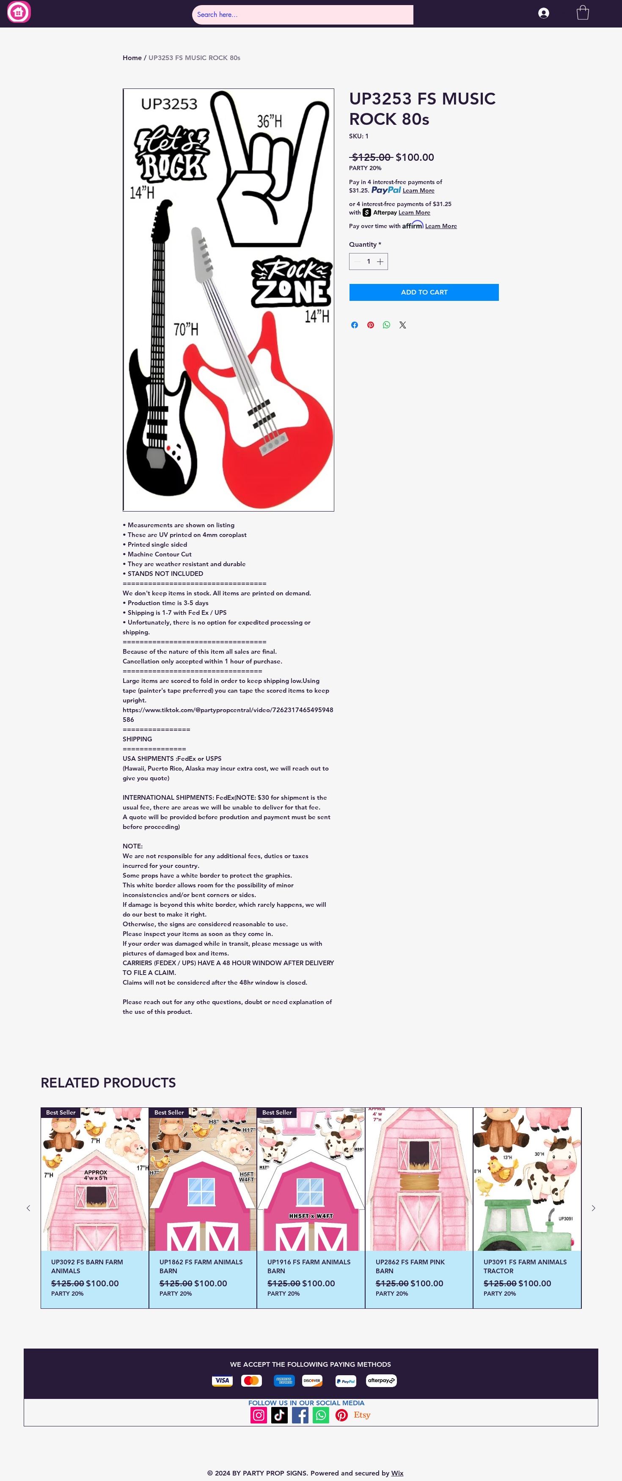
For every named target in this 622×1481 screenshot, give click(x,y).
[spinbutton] (368, 261)
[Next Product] (594, 1208)
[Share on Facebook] (355, 325)
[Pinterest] (341, 1415)
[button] (583, 12)
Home (132, 58)
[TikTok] (279, 1415)
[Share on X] (403, 325)
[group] (311, 1208)
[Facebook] (300, 1415)
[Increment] (381, 261)
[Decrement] (356, 261)
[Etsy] (362, 1415)
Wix (397, 1473)
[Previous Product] (28, 1208)
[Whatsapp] (321, 1415)
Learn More (419, 190)
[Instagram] (258, 1415)
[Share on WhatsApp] (387, 325)
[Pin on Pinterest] (371, 325)
